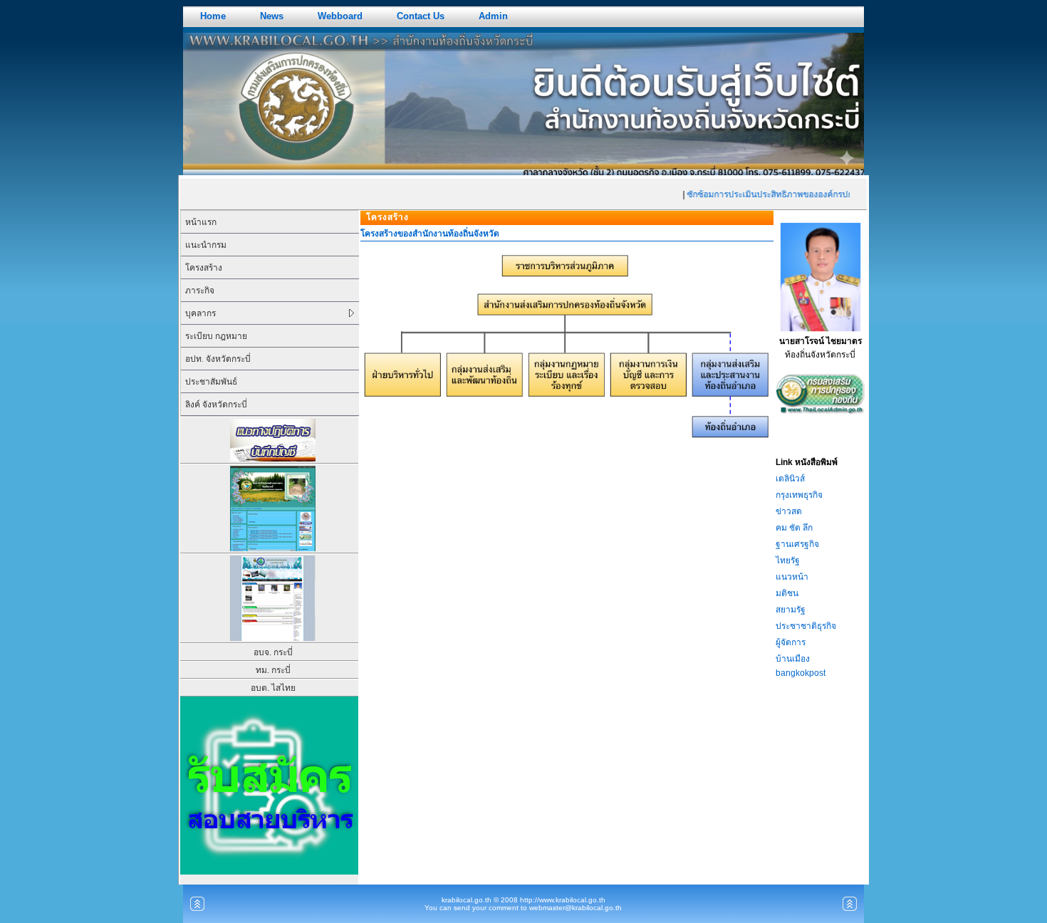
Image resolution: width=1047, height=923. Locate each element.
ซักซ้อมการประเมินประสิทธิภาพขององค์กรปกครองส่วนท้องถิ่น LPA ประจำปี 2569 (827, 194)
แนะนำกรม (205, 245)
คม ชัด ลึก (794, 528)
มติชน (787, 593)
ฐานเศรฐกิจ (797, 544)
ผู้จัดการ (791, 642)
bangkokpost (800, 673)
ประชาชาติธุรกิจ (806, 626)
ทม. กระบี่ (273, 670)
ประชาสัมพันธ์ (211, 382)
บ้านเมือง (793, 659)
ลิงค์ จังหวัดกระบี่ (216, 405)
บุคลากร (200, 313)
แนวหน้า (792, 577)
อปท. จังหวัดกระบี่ (218, 359)
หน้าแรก (201, 222)
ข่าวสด (789, 511)
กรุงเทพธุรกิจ (799, 495)
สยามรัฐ (791, 610)
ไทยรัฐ (788, 560)
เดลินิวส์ (790, 479)
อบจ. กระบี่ (273, 652)
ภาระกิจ (199, 291)
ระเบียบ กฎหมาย (216, 336)
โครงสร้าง (203, 268)
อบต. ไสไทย (273, 688)
